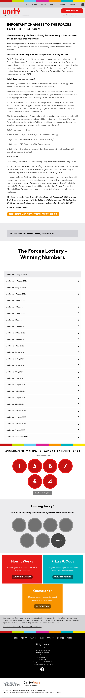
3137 (29, 74)
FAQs (42, 638)
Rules (62, 5)
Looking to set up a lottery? (72, 15)
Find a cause (72, 11)
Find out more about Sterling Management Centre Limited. (22, 627)
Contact (72, 5)
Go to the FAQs (42, 606)
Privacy (50, 638)
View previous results (42, 455)
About (24, 638)
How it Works (31, 5)
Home (15, 638)
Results (53, 5)
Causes (33, 638)
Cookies (60, 638)
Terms (69, 638)
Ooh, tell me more (62, 577)
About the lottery (22, 577)
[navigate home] (11, 11)
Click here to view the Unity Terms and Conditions (33, 214)
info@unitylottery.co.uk (44, 664)
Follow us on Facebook (42, 669)
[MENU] (82, 4)
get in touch (48, 600)
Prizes (43, 5)
